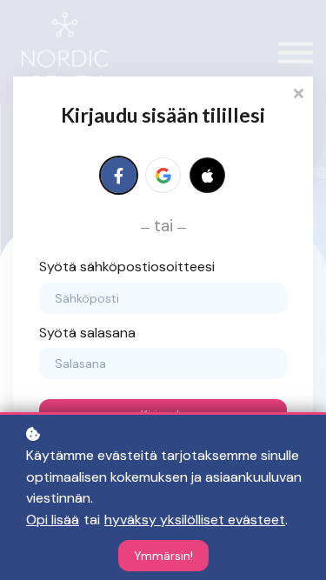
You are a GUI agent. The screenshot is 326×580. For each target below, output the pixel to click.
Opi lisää (52, 519)
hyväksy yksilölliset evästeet (194, 519)
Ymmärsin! (163, 555)
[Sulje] (298, 92)
